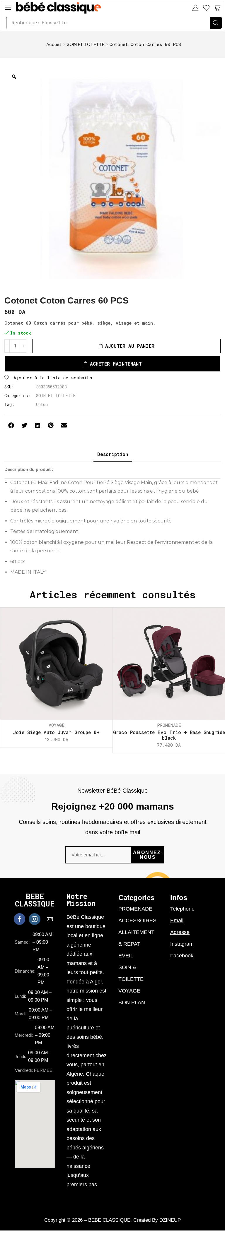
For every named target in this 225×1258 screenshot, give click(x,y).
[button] (8, 7)
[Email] (50, 919)
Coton (42, 404)
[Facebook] (19, 919)
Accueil (53, 44)
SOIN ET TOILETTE (85, 44)
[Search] (215, 23)
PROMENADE (169, 725)
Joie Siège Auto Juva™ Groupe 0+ (56, 732)
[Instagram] (34, 919)
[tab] (112, 454)
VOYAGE (56, 725)
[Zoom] (14, 76)
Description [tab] (112, 454)
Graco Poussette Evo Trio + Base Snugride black (169, 735)
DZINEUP (170, 1220)
